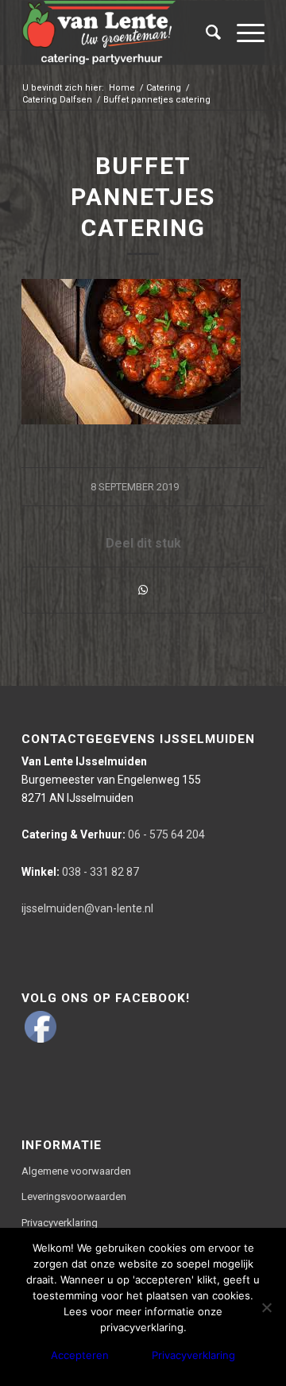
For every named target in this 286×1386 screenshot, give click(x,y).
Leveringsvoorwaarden (73, 1196)
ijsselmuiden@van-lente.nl (87, 908)
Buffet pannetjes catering (143, 197)
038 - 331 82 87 (80, 871)
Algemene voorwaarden (76, 1171)
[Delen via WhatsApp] (143, 590)
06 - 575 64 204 (113, 834)
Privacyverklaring (59, 1223)
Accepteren (80, 1355)
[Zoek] (205, 32)
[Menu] (243, 32)
